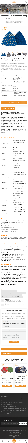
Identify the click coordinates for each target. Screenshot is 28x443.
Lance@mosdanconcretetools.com (14, 402)
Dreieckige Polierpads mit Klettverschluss (11, 295)
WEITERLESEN (6, 385)
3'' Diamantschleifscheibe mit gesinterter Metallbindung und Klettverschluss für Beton (7, 377)
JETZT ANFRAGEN (13, 102)
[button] (1, 375)
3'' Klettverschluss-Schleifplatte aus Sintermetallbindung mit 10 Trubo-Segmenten (20, 377)
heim (19, 18)
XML (21, 433)
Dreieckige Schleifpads (7, 293)
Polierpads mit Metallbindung (13, 20)
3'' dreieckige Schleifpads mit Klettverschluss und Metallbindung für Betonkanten (14, 323)
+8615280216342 (9, 400)
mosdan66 (9, 404)
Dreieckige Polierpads (20, 293)
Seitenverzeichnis (14, 433)
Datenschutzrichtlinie (14, 435)
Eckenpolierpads (6, 296)
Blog (7, 433)
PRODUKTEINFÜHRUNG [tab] (8, 108)
